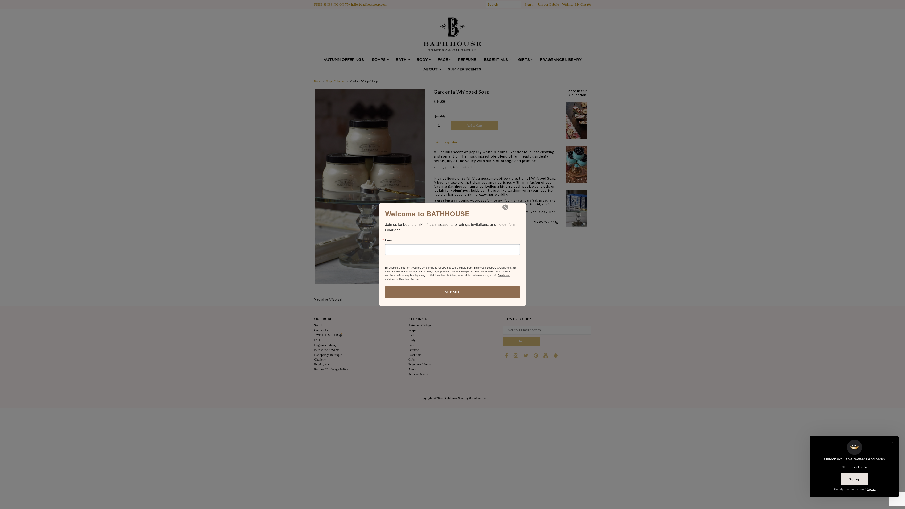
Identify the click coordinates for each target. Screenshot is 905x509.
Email (389, 240)
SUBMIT (452, 292)
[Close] (505, 207)
